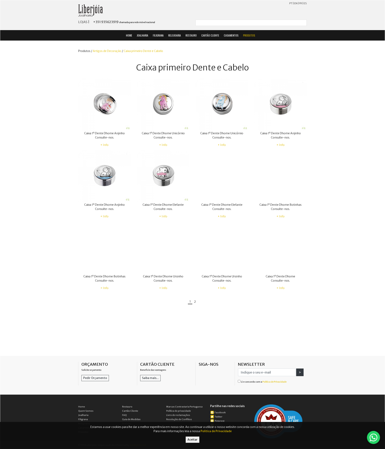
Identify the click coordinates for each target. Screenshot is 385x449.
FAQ (124, 415)
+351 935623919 (106, 22)
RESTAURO (191, 35)
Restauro (127, 406)
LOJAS (82, 22)
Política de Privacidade (274, 381)
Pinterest (219, 420)
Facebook (220, 412)
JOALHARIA (142, 35)
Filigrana (83, 419)
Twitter (218, 416)
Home (81, 406)
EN (295, 3)
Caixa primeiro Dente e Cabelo (143, 51)
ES (305, 3)
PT (290, 3)
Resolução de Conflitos (179, 419)
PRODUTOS (249, 35)
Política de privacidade (178, 410)
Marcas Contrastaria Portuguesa (184, 406)
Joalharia (83, 415)
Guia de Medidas (131, 419)
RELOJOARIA (174, 35)
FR (300, 3)
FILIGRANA (158, 35)
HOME (129, 35)
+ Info (104, 145)
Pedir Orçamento (95, 378)
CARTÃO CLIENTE (210, 35)
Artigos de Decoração (107, 51)
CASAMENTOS (231, 35)
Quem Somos (85, 410)
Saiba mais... (150, 378)
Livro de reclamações (178, 415)
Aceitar (192, 439)
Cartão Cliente (130, 410)
